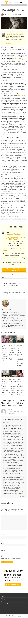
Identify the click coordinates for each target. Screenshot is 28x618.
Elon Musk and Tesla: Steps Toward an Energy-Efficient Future (20, 350)
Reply (23, 496)
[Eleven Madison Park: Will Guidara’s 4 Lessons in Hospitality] (5, 336)
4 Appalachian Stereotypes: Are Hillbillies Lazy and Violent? (14, 293)
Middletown (19, 114)
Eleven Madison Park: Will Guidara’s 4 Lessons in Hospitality (5, 349)
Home (2, 596)
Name (3, 534)
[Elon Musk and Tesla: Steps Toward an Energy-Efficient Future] (20, 336)
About (2, 601)
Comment (4, 514)
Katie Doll (5, 356)
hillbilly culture (21, 95)
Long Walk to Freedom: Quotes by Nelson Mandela (13, 348)
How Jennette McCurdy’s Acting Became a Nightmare (20, 383)
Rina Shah (5, 390)
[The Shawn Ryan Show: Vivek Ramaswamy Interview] (13, 370)
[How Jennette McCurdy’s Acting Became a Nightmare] (20, 370)
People (5, 277)
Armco (6, 114)
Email (3, 543)
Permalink (12, 413)
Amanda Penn (12, 14)
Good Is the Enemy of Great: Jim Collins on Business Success (12, 284)
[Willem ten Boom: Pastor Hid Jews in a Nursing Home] (5, 370)
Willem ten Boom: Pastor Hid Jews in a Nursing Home (5, 383)
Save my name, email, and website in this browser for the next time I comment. (12, 557)
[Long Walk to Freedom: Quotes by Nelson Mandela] (13, 336)
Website (3, 550)
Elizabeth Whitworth (12, 355)
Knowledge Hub (5, 604)
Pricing (3, 599)
